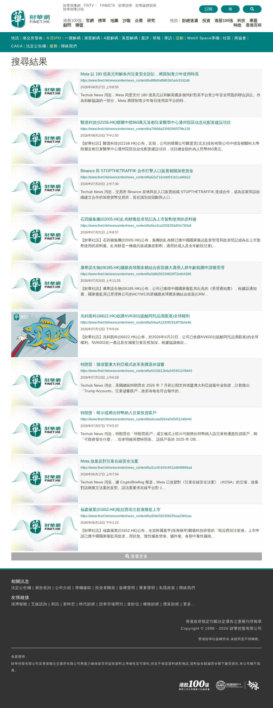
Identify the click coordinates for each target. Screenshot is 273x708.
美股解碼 (130, 38)
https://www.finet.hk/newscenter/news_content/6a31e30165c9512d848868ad (136, 468)
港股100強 (224, 20)
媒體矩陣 (145, 5)
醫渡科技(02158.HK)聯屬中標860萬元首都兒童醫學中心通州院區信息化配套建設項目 (156, 122)
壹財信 (133, 604)
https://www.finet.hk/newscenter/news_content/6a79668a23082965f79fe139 (135, 129)
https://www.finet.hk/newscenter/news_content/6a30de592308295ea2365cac (136, 516)
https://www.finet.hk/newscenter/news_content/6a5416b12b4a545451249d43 (136, 371)
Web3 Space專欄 (203, 38)
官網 (90, 20)
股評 (145, 38)
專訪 (168, 38)
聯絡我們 (69, 46)
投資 (206, 20)
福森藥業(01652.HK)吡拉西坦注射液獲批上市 (120, 509)
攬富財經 (171, 604)
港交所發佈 (33, 38)
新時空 (69, 604)
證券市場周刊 (111, 604)
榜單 (102, 20)
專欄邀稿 (83, 588)
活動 (180, 38)
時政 (238, 25)
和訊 (55, 604)
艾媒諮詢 (39, 604)
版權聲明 (127, 588)
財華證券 (125, 5)
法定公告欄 (36, 46)
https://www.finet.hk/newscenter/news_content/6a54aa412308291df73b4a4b (136, 322)
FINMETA (107, 5)
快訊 (15, 38)
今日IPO (53, 38)
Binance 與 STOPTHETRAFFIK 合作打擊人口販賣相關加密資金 (137, 170)
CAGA (17, 46)
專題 (254, 20)
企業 (139, 20)
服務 (54, 46)
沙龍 (127, 20)
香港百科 (254, 25)
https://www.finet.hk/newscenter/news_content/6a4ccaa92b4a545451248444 (136, 419)
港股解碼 (92, 38)
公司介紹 (63, 588)
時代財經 (87, 604)
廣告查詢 (43, 588)
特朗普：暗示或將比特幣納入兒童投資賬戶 (118, 412)
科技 (241, 20)
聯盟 (79, 25)
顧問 (67, 25)
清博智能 (19, 604)
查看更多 (139, 556)
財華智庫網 (72, 5)
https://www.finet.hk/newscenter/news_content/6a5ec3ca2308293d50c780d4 (136, 226)
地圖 (114, 20)
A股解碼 (111, 38)
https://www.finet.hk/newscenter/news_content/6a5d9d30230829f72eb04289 (136, 274)
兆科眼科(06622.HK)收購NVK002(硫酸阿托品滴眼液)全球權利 (135, 316)
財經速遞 (190, 20)
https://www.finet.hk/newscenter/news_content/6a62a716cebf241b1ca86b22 (136, 177)
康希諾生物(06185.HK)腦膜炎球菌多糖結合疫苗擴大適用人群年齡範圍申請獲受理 (152, 267)
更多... (189, 604)
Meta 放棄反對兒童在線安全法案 (109, 461)
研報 (157, 38)
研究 (151, 20)
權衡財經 (151, 604)
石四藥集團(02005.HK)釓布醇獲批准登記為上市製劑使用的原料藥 (138, 219)
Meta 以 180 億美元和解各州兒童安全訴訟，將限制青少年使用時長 (140, 74)
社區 (227, 38)
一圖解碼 (73, 38)
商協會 (240, 38)
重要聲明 (147, 588)
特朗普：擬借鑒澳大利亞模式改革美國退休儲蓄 (122, 364)
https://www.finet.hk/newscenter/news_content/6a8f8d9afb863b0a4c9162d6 (135, 80)
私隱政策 (167, 588)
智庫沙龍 (73, 9)
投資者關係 (105, 588)
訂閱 (208, 9)
